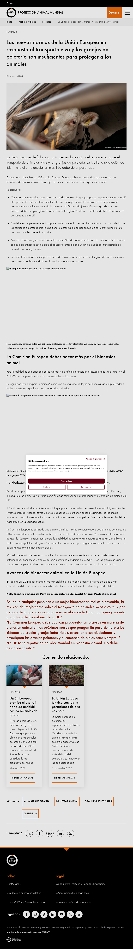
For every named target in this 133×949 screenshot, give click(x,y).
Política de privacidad (95, 459)
